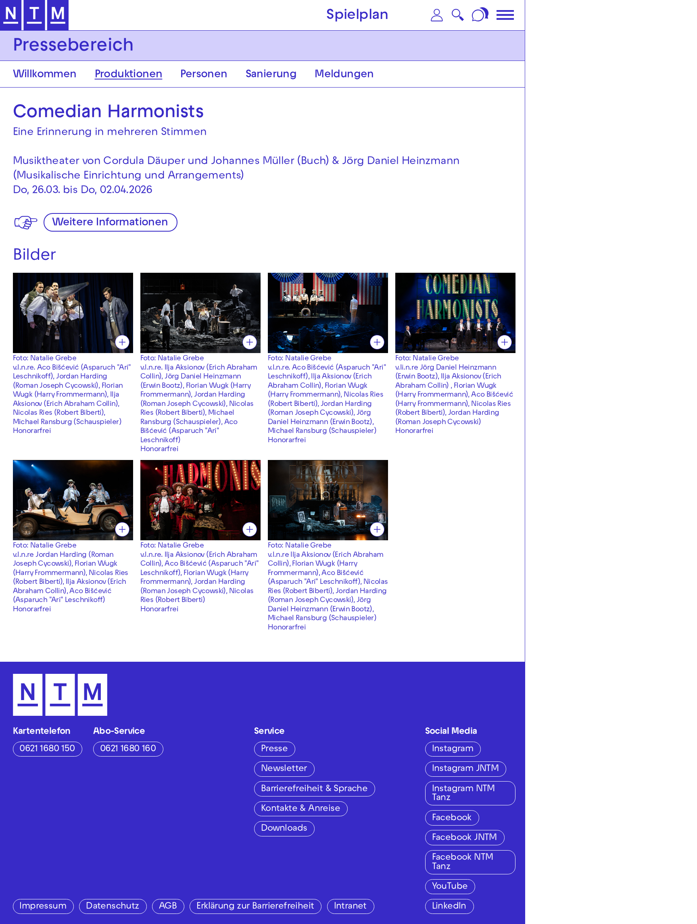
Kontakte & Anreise (300, 809)
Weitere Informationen (110, 223)
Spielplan (357, 16)
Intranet (350, 907)
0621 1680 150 (47, 749)
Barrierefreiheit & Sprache (314, 789)
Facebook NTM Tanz (462, 863)
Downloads (284, 829)
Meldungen (344, 75)
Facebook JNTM (464, 838)
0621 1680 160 (128, 749)
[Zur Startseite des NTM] (34, 15)
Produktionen (129, 75)
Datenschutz (112, 907)
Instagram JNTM (465, 769)
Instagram (453, 749)
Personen (203, 75)
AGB (168, 907)
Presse (274, 749)
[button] (436, 15)
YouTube (450, 887)
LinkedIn (449, 907)
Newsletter (284, 769)
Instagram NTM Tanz (463, 794)
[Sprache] (481, 15)
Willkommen (45, 75)
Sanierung (271, 75)
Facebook (452, 818)
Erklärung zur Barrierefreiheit (255, 907)
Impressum (42, 907)
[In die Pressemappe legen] (122, 342)
